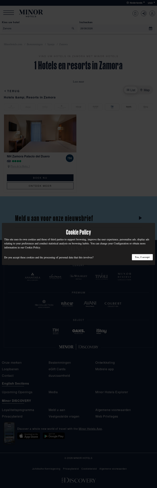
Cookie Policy (32, 247)
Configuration (121, 243)
